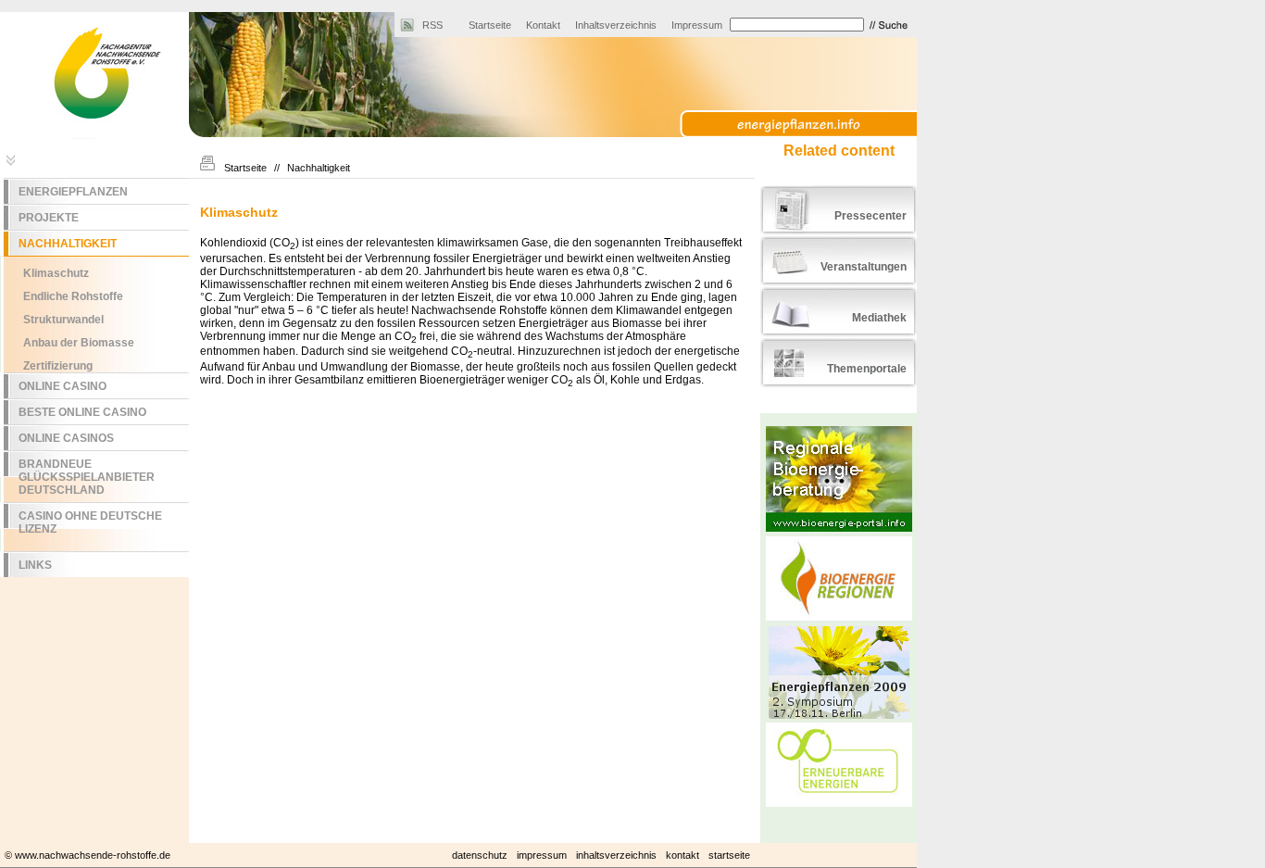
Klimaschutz (56, 273)
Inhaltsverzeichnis (616, 25)
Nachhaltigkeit (68, 243)
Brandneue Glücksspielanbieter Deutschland (87, 477)
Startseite (490, 25)
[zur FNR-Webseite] (94, 138)
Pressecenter (870, 215)
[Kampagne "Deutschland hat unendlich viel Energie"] (838, 770)
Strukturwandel (63, 319)
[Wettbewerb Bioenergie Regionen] (838, 578)
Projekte (49, 217)
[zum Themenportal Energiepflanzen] (814, 126)
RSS (432, 25)
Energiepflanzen (73, 191)
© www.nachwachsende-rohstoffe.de (87, 855)
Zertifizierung (58, 365)
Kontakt (543, 25)
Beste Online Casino (82, 412)
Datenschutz (479, 855)
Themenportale (867, 368)
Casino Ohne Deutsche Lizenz (90, 522)
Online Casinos (66, 438)
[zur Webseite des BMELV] (838, 105)
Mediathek (879, 317)
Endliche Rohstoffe (73, 296)
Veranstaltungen (863, 266)
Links (35, 565)
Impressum (696, 25)
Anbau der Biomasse (78, 342)
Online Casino (62, 386)
